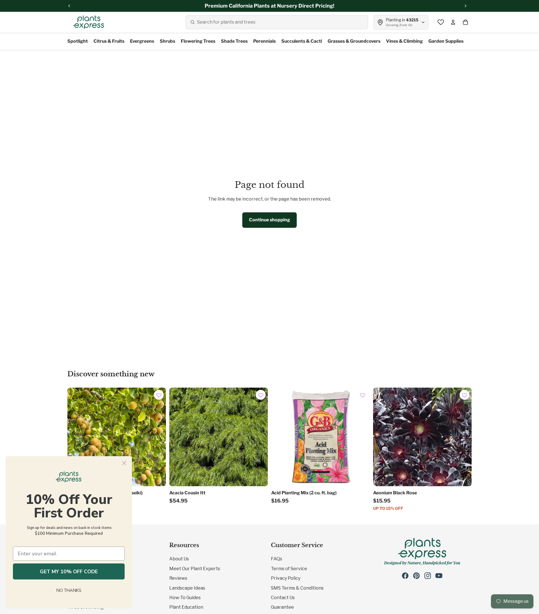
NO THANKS (68, 590)
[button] (158, 395)
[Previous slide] (177, 437)
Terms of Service (289, 568)
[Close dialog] (124, 463)
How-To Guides (185, 597)
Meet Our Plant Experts (194, 568)
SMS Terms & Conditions (297, 588)
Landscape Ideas (187, 588)
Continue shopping (269, 219)
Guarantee (282, 607)
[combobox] (277, 22)
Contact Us (283, 597)
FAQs (276, 558)
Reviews (178, 578)
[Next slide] (259, 437)
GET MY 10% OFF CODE (69, 571)
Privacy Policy (285, 578)
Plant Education (186, 607)
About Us (179, 558)
